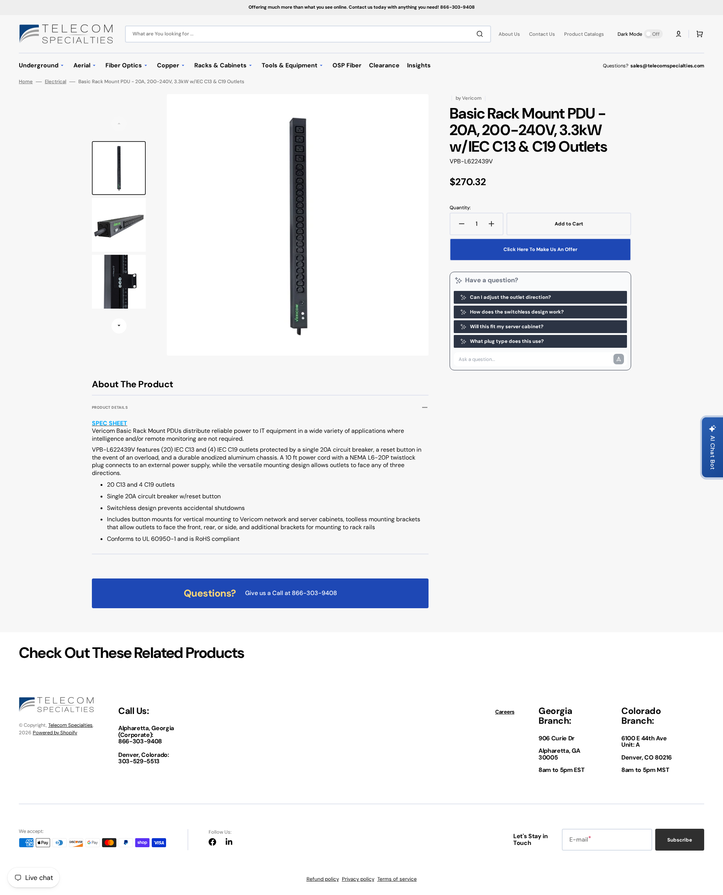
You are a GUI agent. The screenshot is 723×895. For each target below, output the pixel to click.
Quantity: (460, 208)
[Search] (481, 34)
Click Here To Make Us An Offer (540, 249)
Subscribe (679, 840)
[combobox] (308, 34)
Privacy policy (358, 879)
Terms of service (397, 879)
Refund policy (323, 879)
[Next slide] (119, 325)
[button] (678, 34)
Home (26, 82)
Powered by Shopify (55, 732)
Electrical (55, 82)
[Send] (618, 359)
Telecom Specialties (70, 725)
